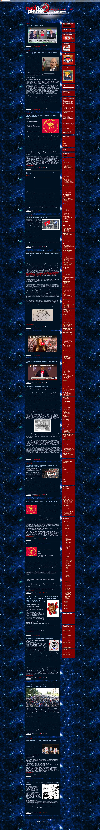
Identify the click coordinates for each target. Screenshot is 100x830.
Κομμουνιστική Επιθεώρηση (67, 472)
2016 (65, 521)
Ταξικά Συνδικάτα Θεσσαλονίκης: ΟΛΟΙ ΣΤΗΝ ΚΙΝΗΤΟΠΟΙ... (67, 582)
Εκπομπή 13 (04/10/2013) (67, 635)
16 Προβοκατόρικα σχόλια (36, 495)
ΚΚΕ (63, 465)
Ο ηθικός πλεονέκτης (67, 329)
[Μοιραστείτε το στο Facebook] (29, 46)
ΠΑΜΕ (64, 477)
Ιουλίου (66, 529)
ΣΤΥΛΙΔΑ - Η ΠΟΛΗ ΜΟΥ (68, 499)
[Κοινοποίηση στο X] (28, 46)
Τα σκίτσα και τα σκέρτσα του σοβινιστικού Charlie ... (67, 557)
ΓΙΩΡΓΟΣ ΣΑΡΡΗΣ (67, 281)
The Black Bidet (67, 453)
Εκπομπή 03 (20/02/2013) (67, 652)
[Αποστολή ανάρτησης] (46, 45)
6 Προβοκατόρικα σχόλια (36, 678)
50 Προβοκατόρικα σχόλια (36, 328)
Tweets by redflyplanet (66, 31)
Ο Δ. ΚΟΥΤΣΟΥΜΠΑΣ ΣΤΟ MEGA (34, 25)
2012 (65, 605)
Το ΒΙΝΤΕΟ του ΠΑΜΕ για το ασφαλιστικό (37, 334)
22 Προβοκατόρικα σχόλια (36, 355)
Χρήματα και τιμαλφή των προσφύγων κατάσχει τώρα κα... (68, 551)
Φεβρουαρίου (67, 536)
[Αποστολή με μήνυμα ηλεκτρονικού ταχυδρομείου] (26, 46)
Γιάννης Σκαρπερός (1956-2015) (69, 389)
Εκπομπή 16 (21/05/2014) (67, 630)
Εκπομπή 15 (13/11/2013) (67, 632)
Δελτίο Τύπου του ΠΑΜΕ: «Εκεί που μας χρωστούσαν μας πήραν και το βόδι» (68, 358)
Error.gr (65, 309)
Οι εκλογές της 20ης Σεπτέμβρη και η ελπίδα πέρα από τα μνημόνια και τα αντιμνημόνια (68, 512)
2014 (65, 602)
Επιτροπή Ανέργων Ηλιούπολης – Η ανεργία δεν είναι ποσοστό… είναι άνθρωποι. (68, 355)
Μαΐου (66, 532)
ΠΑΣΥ (64, 479)
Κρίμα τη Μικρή (66, 213)
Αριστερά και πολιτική (68, 178)
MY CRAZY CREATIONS (68, 332)
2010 (65, 608)
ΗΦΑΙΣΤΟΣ (66, 262)
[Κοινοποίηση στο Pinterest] (30, 46)
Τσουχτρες (66, 233)
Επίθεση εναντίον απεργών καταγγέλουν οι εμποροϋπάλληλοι (42, 782)
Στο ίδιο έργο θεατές (67, 222)
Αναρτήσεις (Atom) (45, 821)
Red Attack (66, 397)
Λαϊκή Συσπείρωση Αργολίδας (67, 244)
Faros (65, 160)
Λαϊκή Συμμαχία (67, 424)
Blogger (55, 827)
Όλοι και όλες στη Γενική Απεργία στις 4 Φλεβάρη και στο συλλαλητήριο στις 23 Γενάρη (41, 466)
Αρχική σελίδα (42, 817)
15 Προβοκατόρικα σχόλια (36, 459)
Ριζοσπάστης (65, 469)
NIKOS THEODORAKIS (68, 324)
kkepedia (65, 380)
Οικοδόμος (32, 628)
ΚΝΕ (63, 467)
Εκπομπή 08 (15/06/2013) (67, 644)
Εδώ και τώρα (66, 276)
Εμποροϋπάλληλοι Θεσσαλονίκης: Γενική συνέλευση (40, 638)
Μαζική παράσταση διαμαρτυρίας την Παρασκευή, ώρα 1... (68, 594)
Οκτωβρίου (67, 525)
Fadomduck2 (66, 216)
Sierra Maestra (66, 505)
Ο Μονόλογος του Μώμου (68, 434)
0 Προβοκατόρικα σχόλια (36, 211)
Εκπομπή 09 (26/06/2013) (67, 642)
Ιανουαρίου (67, 538)
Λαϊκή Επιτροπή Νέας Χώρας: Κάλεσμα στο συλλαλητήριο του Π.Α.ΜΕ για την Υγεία (69, 449)
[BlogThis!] (27, 46)
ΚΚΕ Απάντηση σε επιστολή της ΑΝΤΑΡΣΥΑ (37, 217)
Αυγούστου (67, 528)
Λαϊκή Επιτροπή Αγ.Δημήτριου (67, 299)
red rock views (66, 350)
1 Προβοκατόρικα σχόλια (36, 109)
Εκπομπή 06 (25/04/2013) (67, 647)
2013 (65, 604)
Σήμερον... (65, 268)
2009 (65, 609)
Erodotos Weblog (67, 392)
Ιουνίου (66, 531)
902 (63, 474)
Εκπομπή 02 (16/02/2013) (67, 654)
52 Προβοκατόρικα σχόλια (36, 734)
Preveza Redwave (67, 439)
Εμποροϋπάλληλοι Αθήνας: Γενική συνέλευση (38, 543)
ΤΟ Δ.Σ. (29, 809)
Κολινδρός (66, 221)
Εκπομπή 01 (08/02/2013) (67, 656)
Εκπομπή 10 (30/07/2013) (67, 640)
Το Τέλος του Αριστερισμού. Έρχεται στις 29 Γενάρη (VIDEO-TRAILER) (68, 370)
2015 (65, 601)
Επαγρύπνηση (66, 419)
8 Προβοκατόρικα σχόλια (36, 46)
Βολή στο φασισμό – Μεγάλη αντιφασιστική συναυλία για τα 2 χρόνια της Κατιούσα (68, 320)
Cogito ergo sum (67, 267)
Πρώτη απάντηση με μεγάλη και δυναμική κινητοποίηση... (68, 589)
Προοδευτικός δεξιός (67, 412)
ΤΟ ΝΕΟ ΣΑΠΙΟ (66, 416)
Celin (65, 415)
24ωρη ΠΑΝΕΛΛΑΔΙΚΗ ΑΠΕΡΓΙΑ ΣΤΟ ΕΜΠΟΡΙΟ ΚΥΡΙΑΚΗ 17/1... (68, 575)
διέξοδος (65, 203)
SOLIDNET (65, 464)
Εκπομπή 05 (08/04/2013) (67, 649)
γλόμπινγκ (66, 362)
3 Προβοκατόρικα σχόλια (36, 776)
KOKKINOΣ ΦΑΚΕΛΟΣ (68, 250)
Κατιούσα (65, 164)
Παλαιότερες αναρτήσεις (55, 817)
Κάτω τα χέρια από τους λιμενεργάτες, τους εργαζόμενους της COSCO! (68, 346)
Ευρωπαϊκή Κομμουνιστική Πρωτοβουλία (67, 462)
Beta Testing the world (68, 212)
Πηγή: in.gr (28, 175)
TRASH (40, 108)
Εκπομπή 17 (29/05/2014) (67, 628)
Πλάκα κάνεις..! (66, 388)
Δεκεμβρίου (67, 522)
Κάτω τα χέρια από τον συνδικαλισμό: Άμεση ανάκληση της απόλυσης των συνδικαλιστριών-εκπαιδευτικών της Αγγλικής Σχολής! (69, 258)
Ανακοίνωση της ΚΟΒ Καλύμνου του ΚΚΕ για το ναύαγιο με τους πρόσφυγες (68, 407)
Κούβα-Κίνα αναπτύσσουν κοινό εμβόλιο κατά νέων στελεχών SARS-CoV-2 (68, 507)
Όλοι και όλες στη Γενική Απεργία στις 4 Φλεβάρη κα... (68, 570)
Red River (65, 344)
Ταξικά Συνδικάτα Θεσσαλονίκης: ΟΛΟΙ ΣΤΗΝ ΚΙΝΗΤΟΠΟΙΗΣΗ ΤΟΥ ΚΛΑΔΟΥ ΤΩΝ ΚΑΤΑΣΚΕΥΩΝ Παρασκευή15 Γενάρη (42, 597)
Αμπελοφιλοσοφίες (67, 198)
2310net (65, 374)
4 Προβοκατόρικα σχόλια (36, 383)
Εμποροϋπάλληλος (67, 225)
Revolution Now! (67, 401)
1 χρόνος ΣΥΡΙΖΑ (66, 398)
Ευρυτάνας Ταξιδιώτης (68, 443)
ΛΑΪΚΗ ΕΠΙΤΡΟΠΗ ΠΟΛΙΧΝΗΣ (67, 286)
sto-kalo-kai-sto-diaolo (68, 328)
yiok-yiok (40, 45)
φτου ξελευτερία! (67, 510)
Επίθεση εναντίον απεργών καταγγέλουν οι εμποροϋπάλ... (67, 598)
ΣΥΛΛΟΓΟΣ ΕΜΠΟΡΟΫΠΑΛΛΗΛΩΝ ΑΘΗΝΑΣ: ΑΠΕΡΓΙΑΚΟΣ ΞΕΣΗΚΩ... (68, 547)
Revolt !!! (65, 314)
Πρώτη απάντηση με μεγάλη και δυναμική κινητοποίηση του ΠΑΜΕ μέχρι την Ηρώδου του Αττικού (42, 685)
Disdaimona (66, 411)
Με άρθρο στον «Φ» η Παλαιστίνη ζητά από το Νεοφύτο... (68, 542)
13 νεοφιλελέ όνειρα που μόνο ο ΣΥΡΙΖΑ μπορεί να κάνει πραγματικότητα (69, 376)
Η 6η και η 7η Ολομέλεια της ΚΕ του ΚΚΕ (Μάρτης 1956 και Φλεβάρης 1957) (69, 305)
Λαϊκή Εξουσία (66, 185)
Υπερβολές (66, 428)
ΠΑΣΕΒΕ (64, 481)
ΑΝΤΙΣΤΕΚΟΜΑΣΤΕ (67, 325)
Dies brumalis (66, 488)
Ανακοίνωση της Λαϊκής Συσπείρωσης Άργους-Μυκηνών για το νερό (69, 246)
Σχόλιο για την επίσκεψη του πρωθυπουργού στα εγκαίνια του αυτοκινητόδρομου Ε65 (68, 501)
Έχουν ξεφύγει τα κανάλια (68, 161)
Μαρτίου (66, 535)
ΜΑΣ (63, 476)
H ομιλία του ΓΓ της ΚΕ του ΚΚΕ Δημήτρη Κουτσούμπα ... (68, 564)
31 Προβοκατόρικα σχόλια (36, 247)
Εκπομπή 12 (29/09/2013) (67, 637)
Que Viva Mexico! (66, 385)
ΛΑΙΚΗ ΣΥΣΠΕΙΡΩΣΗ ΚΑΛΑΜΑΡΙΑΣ (67, 195)
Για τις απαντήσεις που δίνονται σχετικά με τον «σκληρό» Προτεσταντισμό (69, 430)
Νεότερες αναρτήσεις (30, 817)
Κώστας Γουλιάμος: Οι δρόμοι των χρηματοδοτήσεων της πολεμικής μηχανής (68, 175)
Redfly (40, 733)
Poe (39, 210)
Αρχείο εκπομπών (66, 94)
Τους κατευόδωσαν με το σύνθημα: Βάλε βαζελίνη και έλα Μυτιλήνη (68, 273)
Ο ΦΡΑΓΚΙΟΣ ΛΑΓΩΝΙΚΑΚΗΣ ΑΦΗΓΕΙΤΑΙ (37, 386)
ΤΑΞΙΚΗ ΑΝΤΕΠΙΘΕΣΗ (67, 303)
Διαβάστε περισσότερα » (30, 105)
